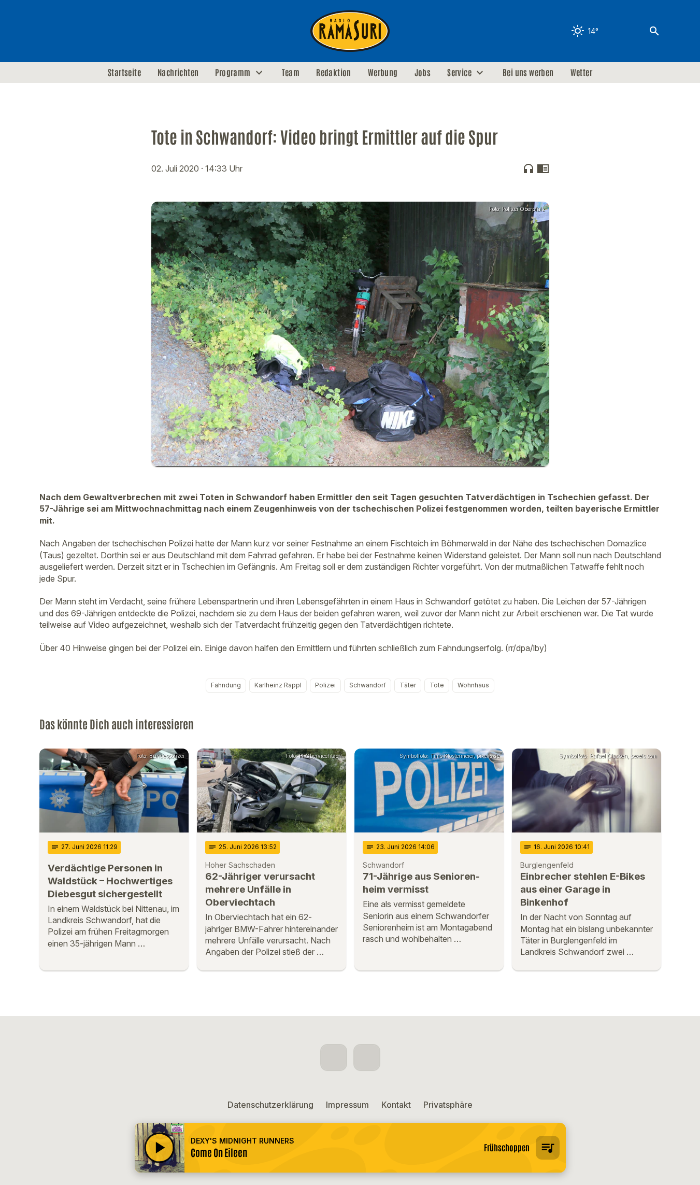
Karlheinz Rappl (278, 685)
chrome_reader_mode (543, 168)
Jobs (423, 72)
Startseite (124, 72)
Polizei (325, 685)
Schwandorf (367, 685)
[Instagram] (70, 31)
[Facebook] (49, 31)
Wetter (581, 72)
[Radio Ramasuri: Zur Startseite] (350, 31)
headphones (528, 168)
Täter (407, 685)
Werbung (383, 72)
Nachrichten (178, 72)
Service (459, 72)
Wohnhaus (473, 685)
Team (291, 72)
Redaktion (333, 72)
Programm (232, 72)
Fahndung (226, 685)
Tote (437, 685)
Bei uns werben (528, 72)
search (654, 31)
